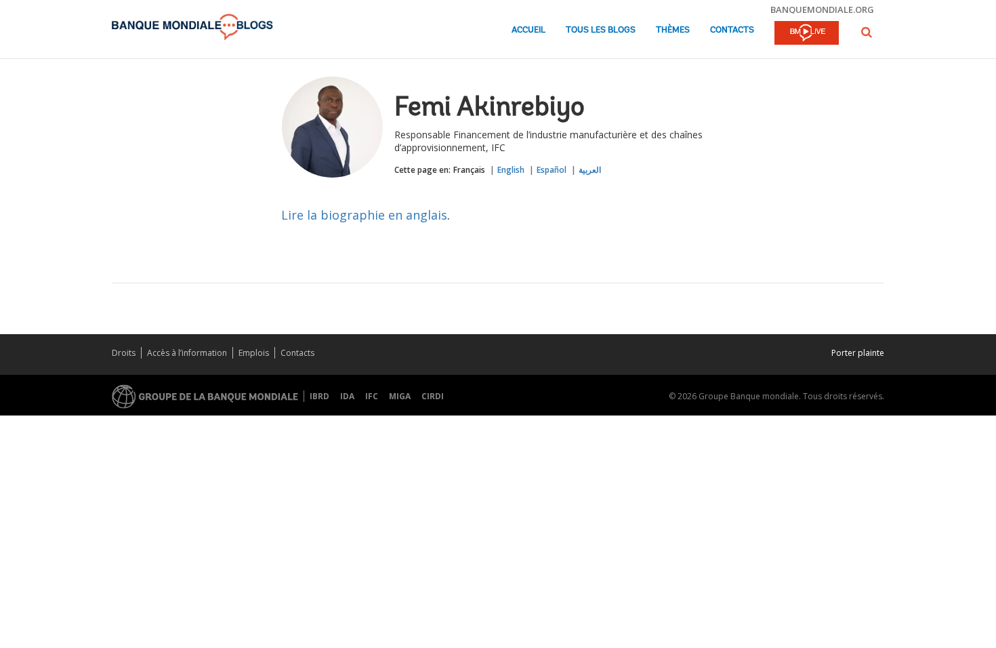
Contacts (732, 30)
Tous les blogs (601, 30)
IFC (371, 396)
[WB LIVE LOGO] (806, 33)
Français (469, 170)
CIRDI (432, 396)
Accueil (528, 30)
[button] (866, 32)
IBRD (319, 396)
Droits (124, 353)
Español (551, 170)
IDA (347, 396)
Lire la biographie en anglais (364, 215)
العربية (590, 170)
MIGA (400, 396)
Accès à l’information (187, 353)
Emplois (253, 353)
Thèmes (673, 30)
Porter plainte (857, 353)
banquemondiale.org (822, 9)
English (510, 170)
